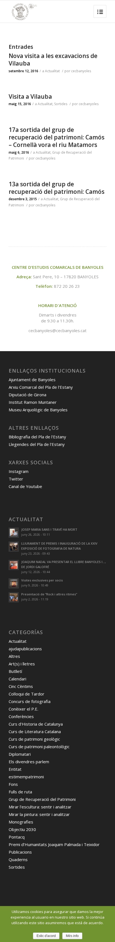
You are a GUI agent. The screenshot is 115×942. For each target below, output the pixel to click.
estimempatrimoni (26, 776)
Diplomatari (20, 754)
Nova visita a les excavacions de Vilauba (53, 59)
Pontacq (17, 837)
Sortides (60, 104)
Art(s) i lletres (22, 663)
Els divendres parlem (29, 761)
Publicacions (20, 852)
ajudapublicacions (25, 648)
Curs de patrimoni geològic (34, 739)
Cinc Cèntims (21, 686)
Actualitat (52, 71)
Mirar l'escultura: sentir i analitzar (40, 807)
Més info (72, 936)
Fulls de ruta (20, 791)
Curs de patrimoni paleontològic (39, 746)
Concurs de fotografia (30, 701)
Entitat (15, 769)
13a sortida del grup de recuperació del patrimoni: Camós (56, 187)
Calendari (17, 679)
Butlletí (15, 671)
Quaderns (18, 859)
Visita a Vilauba (30, 96)
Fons (13, 784)
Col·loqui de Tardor (26, 694)
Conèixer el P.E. (23, 709)
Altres (14, 656)
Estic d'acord (46, 936)
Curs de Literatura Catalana (35, 731)
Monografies (21, 822)
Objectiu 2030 (22, 829)
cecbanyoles (81, 71)
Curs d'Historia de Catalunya (36, 724)
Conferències (21, 716)
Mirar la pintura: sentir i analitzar (39, 814)
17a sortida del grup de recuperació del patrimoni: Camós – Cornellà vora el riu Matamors (56, 137)
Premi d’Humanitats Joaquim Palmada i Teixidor (54, 844)
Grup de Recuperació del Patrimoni (42, 799)
